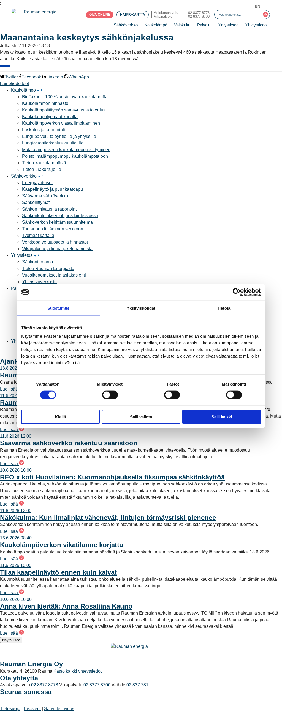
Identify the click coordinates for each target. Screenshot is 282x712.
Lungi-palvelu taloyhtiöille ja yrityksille (59, 136)
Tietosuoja (10, 708)
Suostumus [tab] (58, 307)
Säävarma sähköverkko (45, 195)
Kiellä (60, 416)
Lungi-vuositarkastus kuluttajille (52, 143)
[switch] (110, 394)
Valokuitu (182, 25)
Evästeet (32, 708)
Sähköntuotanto (37, 262)
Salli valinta (141, 416)
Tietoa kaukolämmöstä (44, 162)
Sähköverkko (126, 25)
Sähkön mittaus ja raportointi (50, 209)
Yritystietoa (228, 25)
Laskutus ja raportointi (43, 129)
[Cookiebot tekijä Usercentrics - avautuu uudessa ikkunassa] (237, 292)
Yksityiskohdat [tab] (141, 307)
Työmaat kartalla (38, 235)
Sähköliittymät (36, 202)
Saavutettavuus (59, 708)
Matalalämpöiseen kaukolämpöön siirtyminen (66, 149)
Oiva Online (99, 15)
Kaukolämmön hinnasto (45, 103)
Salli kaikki (222, 416)
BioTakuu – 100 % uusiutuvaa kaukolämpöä (65, 96)
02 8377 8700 (199, 16)
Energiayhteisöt (37, 182)
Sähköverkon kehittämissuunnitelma (57, 222)
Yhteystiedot (256, 25)
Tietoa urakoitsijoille (41, 169)
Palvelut (204, 25)
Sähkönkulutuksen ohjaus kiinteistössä (60, 215)
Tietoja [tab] (223, 307)
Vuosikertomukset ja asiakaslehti (54, 275)
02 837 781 (137, 685)
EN (257, 6)
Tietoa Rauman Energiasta (48, 268)
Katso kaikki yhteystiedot (77, 671)
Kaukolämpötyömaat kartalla (50, 116)
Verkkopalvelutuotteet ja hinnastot (55, 242)
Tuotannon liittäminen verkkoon (52, 229)
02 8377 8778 (199, 13)
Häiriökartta (132, 15)
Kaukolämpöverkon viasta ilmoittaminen (61, 123)
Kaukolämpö (156, 25)
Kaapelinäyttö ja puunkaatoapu (52, 189)
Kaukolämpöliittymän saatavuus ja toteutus (63, 110)
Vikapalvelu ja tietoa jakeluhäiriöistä (57, 248)
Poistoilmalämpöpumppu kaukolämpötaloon (65, 156)
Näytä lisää (11, 640)
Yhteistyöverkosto (39, 281)
